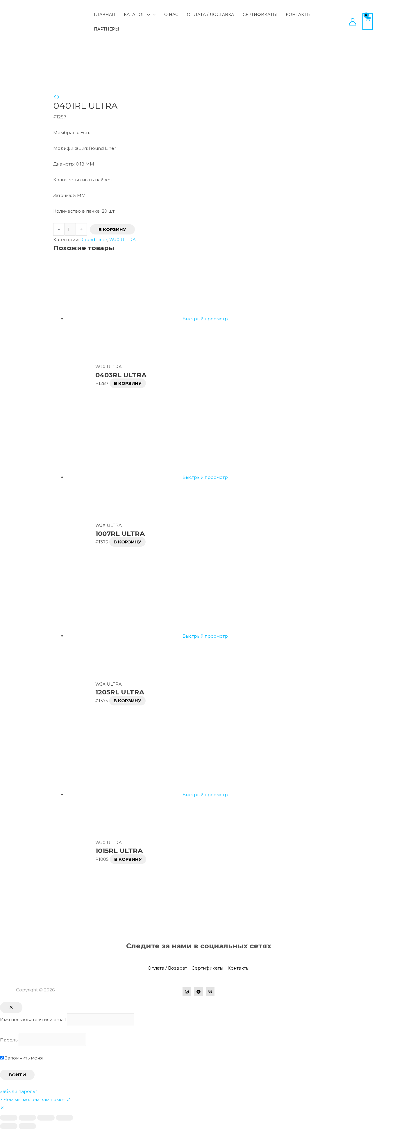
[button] (35, 1099)
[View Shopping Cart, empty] (367, 21)
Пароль (8, 1040)
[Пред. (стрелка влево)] (8, 1126)
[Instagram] (187, 991)
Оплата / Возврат (167, 968)
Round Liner (93, 239)
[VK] (210, 991)
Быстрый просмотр (205, 318)
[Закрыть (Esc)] (8, 1118)
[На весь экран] (46, 1118)
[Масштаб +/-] (64, 1118)
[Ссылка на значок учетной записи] (352, 22)
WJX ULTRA (122, 239)
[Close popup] (11, 1007)
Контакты (238, 968)
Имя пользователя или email (33, 1019)
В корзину (112, 229)
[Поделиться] (27, 1118)
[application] (147, 14)
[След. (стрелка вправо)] (27, 1126)
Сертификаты (207, 968)
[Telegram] (198, 991)
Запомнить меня (23, 1058)
